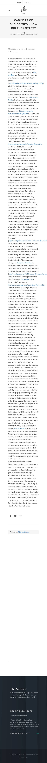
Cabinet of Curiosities (24, 263)
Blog (23, 33)
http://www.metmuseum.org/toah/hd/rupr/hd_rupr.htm (26, 285)
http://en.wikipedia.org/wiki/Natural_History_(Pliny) (26, 83)
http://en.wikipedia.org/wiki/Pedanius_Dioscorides (25, 144)
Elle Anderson (23, 532)
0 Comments (14, 52)
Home (19, 2)
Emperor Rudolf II (27, 279)
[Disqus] (23, 572)
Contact (27, 2)
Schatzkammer (19, 428)
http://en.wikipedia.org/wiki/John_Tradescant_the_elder (28, 241)
